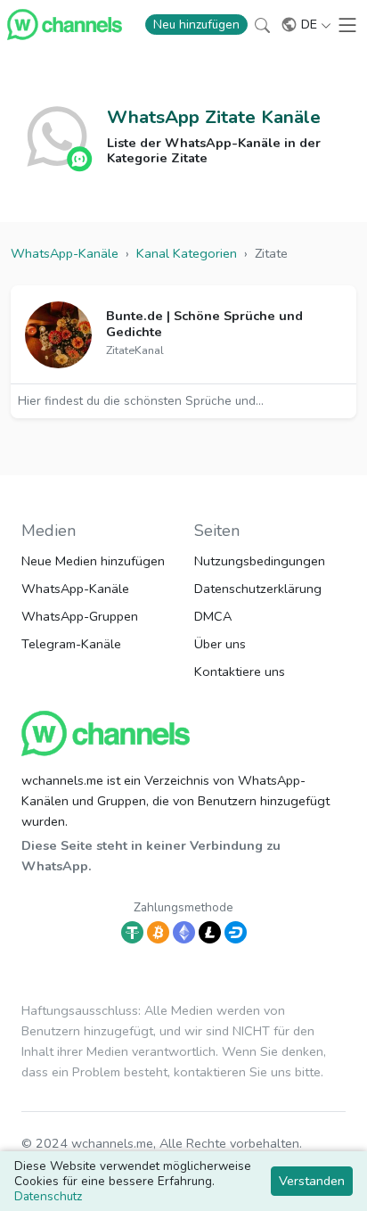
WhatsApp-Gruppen (79, 616)
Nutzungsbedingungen (259, 561)
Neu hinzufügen (196, 24)
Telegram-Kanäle (71, 644)
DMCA (213, 616)
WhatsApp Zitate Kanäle (214, 116)
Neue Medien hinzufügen (93, 561)
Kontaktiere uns (239, 671)
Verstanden (312, 1181)
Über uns (220, 644)
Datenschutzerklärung (258, 588)
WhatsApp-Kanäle (75, 588)
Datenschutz (48, 1196)
